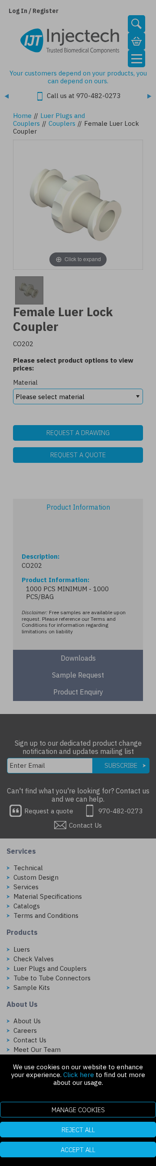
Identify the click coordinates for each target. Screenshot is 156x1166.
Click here (78, 1075)
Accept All (78, 1150)
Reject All (78, 1130)
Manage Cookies (78, 1110)
